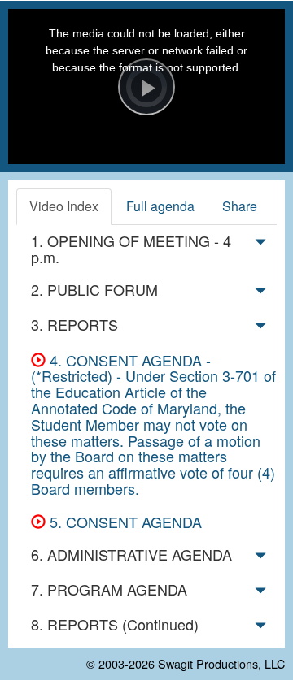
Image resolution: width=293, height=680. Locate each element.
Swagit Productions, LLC (221, 663)
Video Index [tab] (63, 206)
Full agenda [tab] (160, 206)
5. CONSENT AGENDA (124, 521)
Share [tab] (239, 206)
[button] (260, 244)
